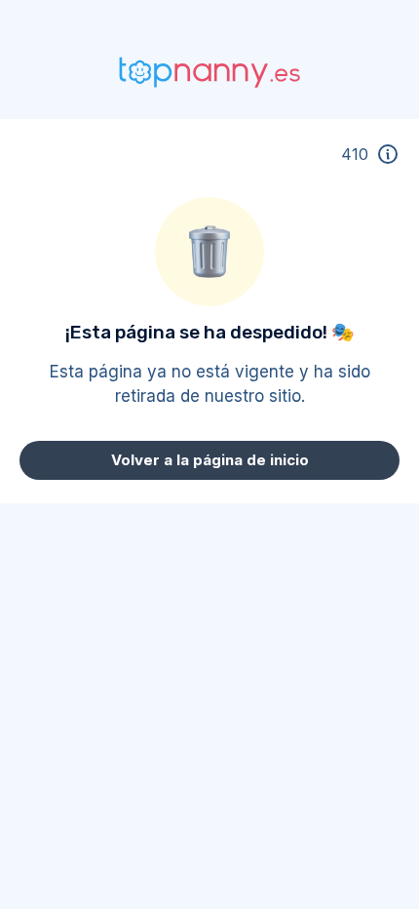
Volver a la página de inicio (210, 460)
